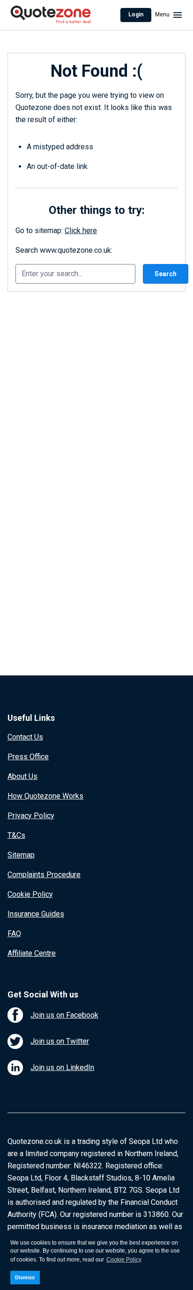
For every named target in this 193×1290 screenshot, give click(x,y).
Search (166, 274)
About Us (22, 776)
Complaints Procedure (44, 874)
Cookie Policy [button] (123, 1259)
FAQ (14, 933)
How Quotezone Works (45, 796)
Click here (81, 230)
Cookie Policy (30, 894)
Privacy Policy (30, 815)
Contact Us (25, 737)
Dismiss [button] (25, 1277)
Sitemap (21, 854)
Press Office (28, 756)
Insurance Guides (35, 913)
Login (135, 14)
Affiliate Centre (31, 953)
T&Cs (16, 835)
